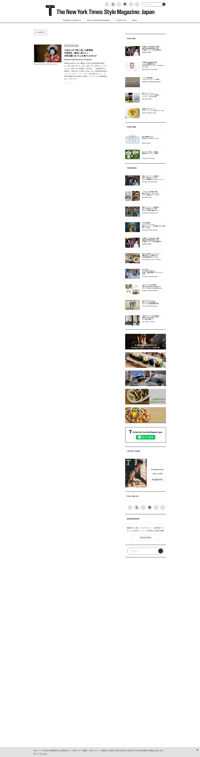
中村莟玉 (41, 32)
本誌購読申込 (157, 479)
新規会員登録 (145, 537)
